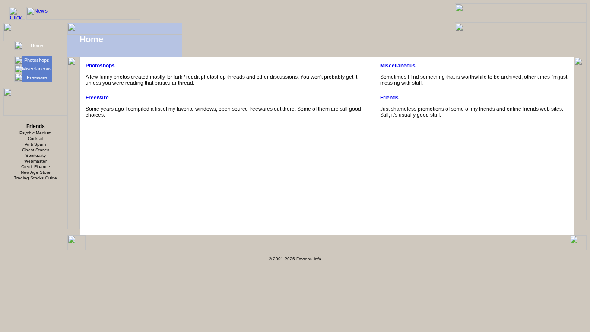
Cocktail (35, 138)
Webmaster (35, 161)
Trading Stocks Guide (35, 178)
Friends (389, 98)
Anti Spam (35, 144)
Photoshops (36, 60)
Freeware (37, 77)
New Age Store (36, 172)
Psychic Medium (35, 133)
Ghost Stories (35, 149)
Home (37, 45)
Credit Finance (35, 166)
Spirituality (35, 155)
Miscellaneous (37, 68)
